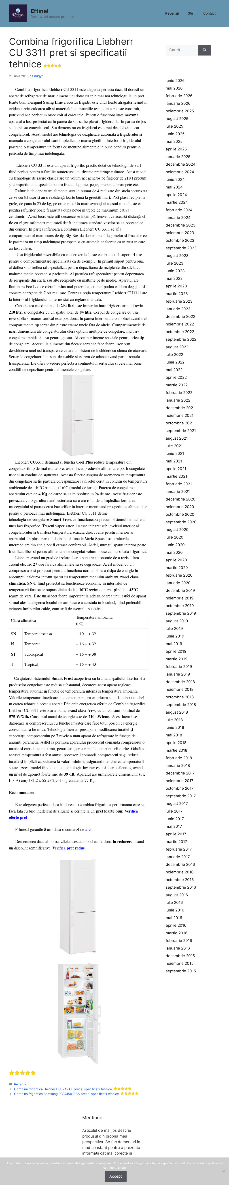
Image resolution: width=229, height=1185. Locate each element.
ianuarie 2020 (178, 583)
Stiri (191, 13)
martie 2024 (177, 202)
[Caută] (204, 50)
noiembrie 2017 (179, 781)
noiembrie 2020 (180, 507)
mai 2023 (174, 278)
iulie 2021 (174, 446)
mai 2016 (174, 917)
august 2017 (177, 803)
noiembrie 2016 (180, 872)
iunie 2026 (175, 80)
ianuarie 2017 (178, 857)
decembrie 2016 (180, 864)
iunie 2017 (175, 819)
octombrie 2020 (180, 514)
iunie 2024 (175, 179)
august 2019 (177, 621)
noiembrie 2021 (179, 415)
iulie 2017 (174, 811)
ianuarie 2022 (178, 400)
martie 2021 (176, 476)
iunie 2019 (175, 636)
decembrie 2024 (180, 164)
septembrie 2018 (181, 704)
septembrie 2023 (181, 248)
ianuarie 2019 (178, 674)
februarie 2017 (179, 849)
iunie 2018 (175, 727)
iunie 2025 (175, 134)
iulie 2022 (174, 354)
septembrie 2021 (181, 430)
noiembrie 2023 (180, 233)
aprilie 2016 (176, 925)
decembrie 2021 (180, 408)
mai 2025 (174, 141)
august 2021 (177, 438)
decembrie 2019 (180, 590)
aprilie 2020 (176, 560)
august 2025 (177, 118)
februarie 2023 (179, 301)
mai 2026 (174, 88)
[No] (223, 1171)
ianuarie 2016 (178, 948)
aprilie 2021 (176, 468)
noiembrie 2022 (180, 324)
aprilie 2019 (176, 651)
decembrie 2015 (180, 956)
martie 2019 (176, 659)
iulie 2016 (174, 902)
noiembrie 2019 (180, 598)
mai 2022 (174, 370)
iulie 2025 (174, 126)
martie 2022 (177, 385)
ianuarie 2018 (178, 765)
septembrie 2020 (181, 522)
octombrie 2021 (180, 423)
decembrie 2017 (180, 773)
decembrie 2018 (180, 682)
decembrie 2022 (180, 316)
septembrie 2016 (181, 887)
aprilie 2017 (176, 834)
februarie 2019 (179, 666)
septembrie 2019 (181, 613)
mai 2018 (174, 735)
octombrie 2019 (180, 605)
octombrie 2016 (180, 879)
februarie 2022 (179, 392)
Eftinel (40, 11)
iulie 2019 (174, 628)
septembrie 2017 (181, 796)
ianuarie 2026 (178, 103)
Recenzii (172, 13)
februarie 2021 (179, 484)
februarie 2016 (179, 940)
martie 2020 (177, 567)
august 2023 (177, 255)
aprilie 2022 (176, 377)
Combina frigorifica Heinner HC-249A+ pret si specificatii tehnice (63, 1089)
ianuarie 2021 (178, 491)
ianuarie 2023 (178, 309)
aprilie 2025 (176, 149)
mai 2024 (174, 187)
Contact (209, 13)
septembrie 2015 (181, 971)
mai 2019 (174, 644)
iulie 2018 (174, 720)
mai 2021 (174, 461)
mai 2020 (174, 552)
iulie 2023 (174, 263)
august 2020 (177, 529)
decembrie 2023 (180, 225)
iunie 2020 (175, 545)
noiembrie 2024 (180, 172)
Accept (115, 1176)
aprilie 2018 (176, 742)
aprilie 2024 (176, 195)
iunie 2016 (175, 910)
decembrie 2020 (180, 499)
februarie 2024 (179, 210)
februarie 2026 (179, 96)
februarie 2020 (179, 575)
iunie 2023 (175, 271)
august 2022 (177, 347)
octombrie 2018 (180, 697)
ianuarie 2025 (178, 156)
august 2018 (177, 712)
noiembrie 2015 (179, 963)
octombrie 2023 (180, 240)
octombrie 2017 (180, 788)
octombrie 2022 (180, 331)
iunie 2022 (175, 362)
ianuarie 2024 (178, 217)
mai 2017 (174, 826)
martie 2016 (176, 933)
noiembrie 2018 (179, 689)
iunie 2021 (175, 453)
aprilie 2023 (176, 286)
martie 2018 (176, 750)
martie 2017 (176, 841)
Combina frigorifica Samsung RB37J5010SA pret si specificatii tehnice (66, 1094)
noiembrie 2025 (180, 111)
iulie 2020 (174, 537)
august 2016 (177, 895)
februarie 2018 (179, 758)
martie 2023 (177, 293)
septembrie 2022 (181, 339)
